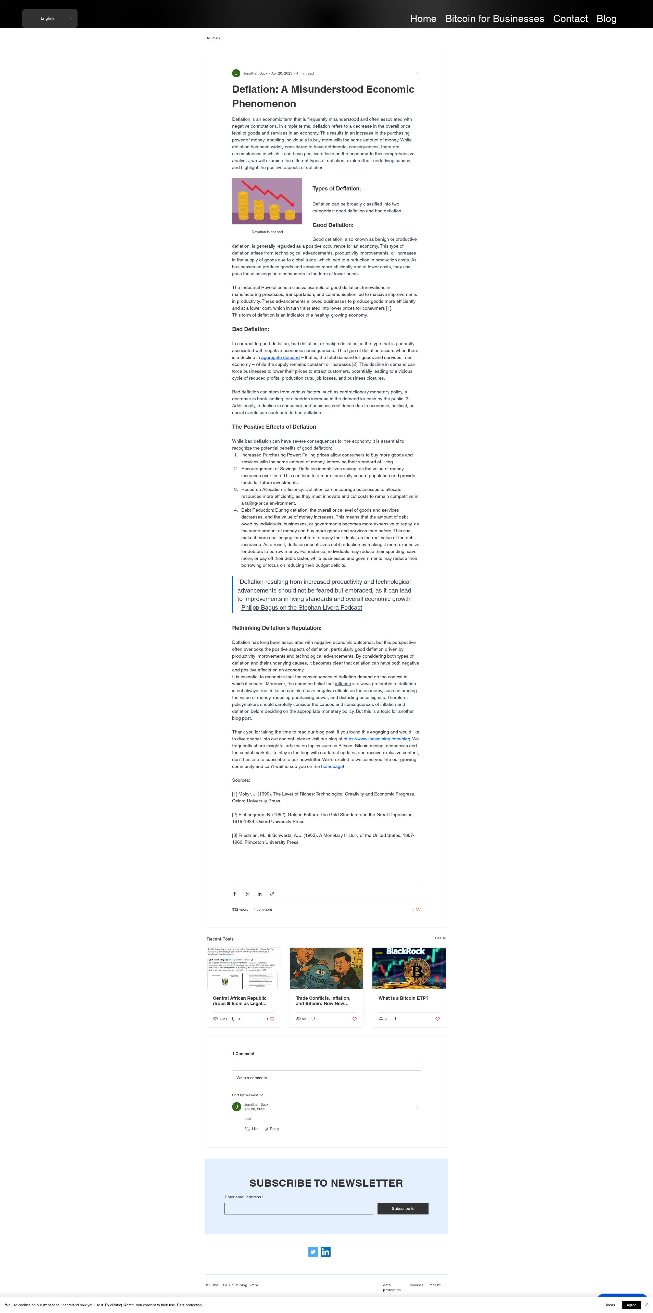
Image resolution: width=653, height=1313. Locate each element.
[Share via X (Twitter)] (247, 893)
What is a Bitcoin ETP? (404, 998)
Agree (631, 1304)
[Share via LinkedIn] (259, 893)
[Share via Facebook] (234, 893)
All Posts (213, 38)
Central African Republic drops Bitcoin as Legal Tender (240, 1000)
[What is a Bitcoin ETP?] (409, 968)
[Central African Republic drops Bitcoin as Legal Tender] (244, 968)
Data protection (189, 1304)
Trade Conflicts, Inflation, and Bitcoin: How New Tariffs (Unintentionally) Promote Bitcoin (323, 1000)
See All (440, 938)
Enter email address (243, 1197)
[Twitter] (313, 1252)
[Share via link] (272, 893)
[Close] (647, 1305)
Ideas (610, 1304)
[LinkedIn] (326, 1252)
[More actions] (418, 73)
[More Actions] (418, 1107)
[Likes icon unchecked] (247, 1129)
